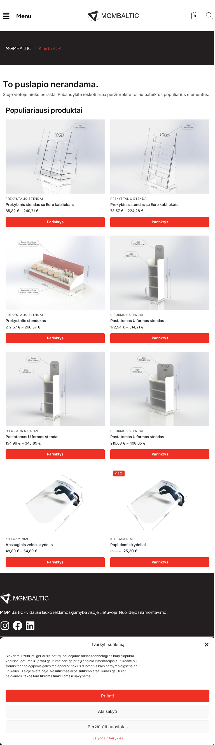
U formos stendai (126, 315)
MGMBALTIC (19, 48)
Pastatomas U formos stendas (137, 320)
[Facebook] (17, 626)
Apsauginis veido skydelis (29, 544)
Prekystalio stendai (24, 199)
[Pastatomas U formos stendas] (159, 273)
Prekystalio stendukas (26, 320)
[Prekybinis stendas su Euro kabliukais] (55, 156)
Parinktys (55, 222)
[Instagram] (5, 626)
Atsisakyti (107, 711)
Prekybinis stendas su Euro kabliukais (40, 204)
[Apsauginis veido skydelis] (55, 501)
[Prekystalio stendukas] (55, 273)
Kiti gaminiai (17, 539)
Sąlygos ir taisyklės (107, 738)
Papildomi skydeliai (128, 544)
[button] (206, 644)
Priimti (107, 696)
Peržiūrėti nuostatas (108, 726)
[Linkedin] (30, 626)
